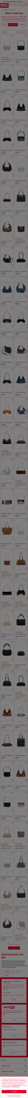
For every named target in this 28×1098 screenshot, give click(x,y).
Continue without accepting (14, 1095)
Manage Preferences (17, 1085)
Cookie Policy (16, 1086)
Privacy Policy (7, 1086)
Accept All (14, 1091)
